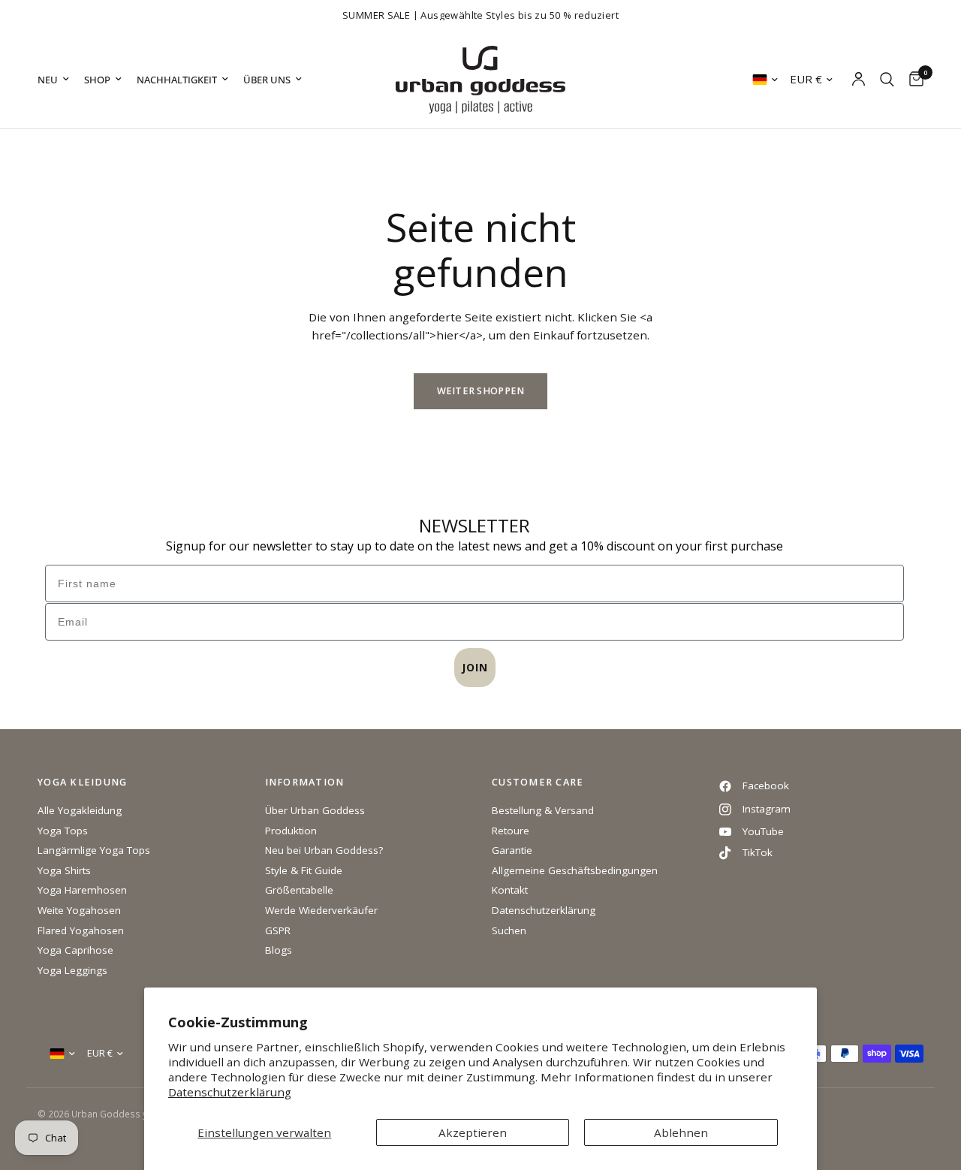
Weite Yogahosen (79, 910)
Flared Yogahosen (81, 930)
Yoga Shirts (64, 870)
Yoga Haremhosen (82, 890)
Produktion (291, 830)
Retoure (510, 830)
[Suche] (887, 79)
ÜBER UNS (267, 79)
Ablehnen (681, 1132)
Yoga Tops (63, 830)
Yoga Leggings (72, 970)
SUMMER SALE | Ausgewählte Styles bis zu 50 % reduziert (480, 15)
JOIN (475, 667)
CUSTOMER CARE (537, 783)
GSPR (278, 930)
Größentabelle (299, 890)
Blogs (278, 950)
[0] (912, 79)
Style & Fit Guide (303, 870)
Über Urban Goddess (315, 810)
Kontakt (510, 890)
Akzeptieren (472, 1132)
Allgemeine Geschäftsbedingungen (575, 870)
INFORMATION (305, 783)
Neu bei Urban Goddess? (324, 850)
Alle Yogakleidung (80, 810)
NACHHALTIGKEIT (177, 79)
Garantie (512, 850)
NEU (48, 79)
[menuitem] (57, 80)
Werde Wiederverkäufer (321, 910)
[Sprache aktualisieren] (765, 79)
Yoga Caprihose (75, 950)
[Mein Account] (858, 79)
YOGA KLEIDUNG (82, 783)
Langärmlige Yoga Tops (94, 850)
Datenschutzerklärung (229, 1091)
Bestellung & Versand (543, 810)
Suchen (509, 930)
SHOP (97, 79)
